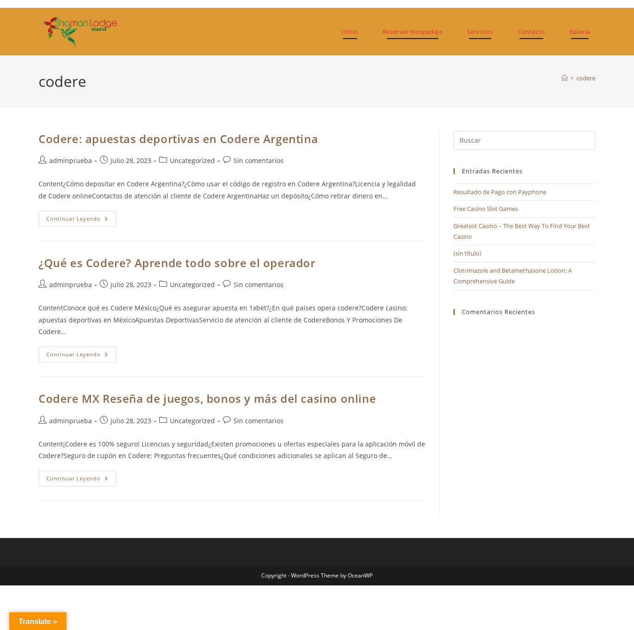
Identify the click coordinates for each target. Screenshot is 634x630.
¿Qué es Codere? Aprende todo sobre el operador (177, 262)
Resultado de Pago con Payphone (499, 192)
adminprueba (70, 160)
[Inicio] (565, 78)
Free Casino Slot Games (485, 208)
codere (585, 78)
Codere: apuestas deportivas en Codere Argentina (178, 138)
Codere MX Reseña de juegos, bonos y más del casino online (207, 398)
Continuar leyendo (81, 220)
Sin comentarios (258, 160)
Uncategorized (192, 160)
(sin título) (467, 253)
